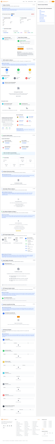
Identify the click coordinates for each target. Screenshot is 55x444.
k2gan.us (5, 13)
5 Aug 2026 (45, 422)
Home (24, 1)
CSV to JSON (26, 427)
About (4, 440)
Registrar (4, 19)
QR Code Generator (19, 426)
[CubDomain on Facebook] (4, 426)
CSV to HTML (18, 427)
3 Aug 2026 (45, 423)
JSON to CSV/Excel (27, 428)
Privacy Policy (7, 440)
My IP (40, 10)
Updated (11, 21)
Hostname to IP (26, 433)
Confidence (14, 164)
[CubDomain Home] (4, 1)
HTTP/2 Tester (18, 428)
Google (15, 32)
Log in (50, 1)
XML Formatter (42, 18)
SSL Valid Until (29, 19)
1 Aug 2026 (45, 424)
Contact (35, 1)
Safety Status (5, 160)
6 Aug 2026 (50, 421)
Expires (3, 24)
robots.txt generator (42, 21)
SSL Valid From (21, 19)
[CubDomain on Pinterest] (9, 426)
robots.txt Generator (27, 426)
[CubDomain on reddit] (4, 428)
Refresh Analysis (20, 48)
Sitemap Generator (42, 11)
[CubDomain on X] (6, 426)
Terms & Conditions (11, 440)
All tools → (39, 419)
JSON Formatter (35, 425)
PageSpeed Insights (6, 32)
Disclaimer (20, 440)
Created (4, 21)
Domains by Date (30, 1)
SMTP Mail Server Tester (19, 435)
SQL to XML (26, 432)
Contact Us (24, 440)
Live (32, 32)
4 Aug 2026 (50, 422)
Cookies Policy (16, 440)
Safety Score (6, 164)
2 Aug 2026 (50, 423)
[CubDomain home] (4, 420)
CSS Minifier (18, 425)
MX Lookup (34, 432)
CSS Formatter (26, 425)
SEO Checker (26, 421)
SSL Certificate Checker (35, 426)
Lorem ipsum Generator (35, 434)
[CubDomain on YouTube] (7, 426)
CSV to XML (34, 427)
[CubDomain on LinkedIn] (11, 426)
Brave (44, 434)
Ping (18, 316)
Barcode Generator (19, 434)
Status (27, 440)
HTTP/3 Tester (26, 435)
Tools (26, 1)
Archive (29, 32)
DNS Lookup (18, 433)
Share (34, 4)
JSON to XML (34, 428)
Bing (18, 32)
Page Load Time (22, 21)
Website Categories (22, 164)
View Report (7, 148)
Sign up (53, 1)
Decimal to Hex (34, 433)
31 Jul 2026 (50, 424)
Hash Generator (42, 17)
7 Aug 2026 (45, 421)
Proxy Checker (26, 434)
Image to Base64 (42, 14)
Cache (26, 32)
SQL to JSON (18, 432)
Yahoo (21, 32)
